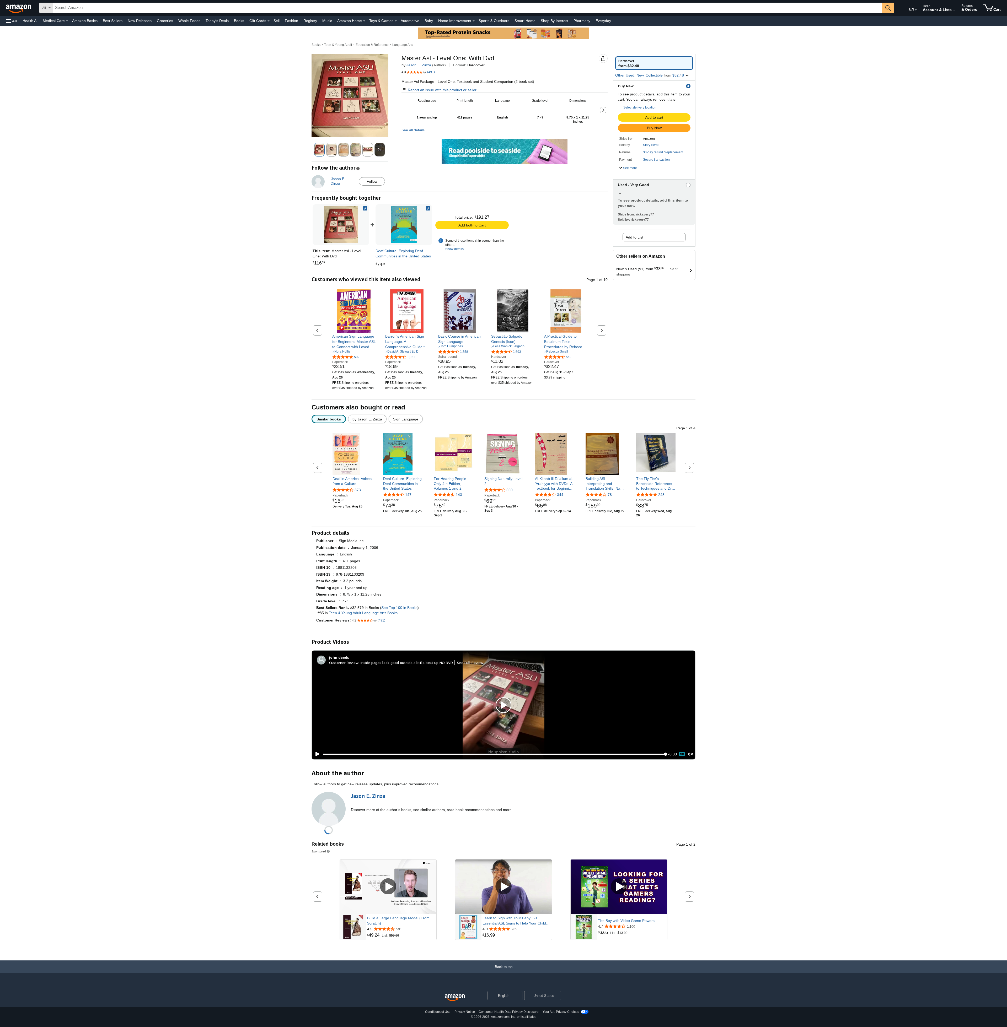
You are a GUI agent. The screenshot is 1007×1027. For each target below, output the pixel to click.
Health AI (30, 21)
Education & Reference (372, 45)
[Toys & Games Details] (396, 20)
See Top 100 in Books (399, 608)
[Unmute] (690, 754)
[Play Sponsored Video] (388, 886)
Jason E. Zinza (418, 65)
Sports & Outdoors (494, 21)
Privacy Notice (464, 1012)
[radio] (654, 63)
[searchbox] (467, 8)
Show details (454, 249)
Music (327, 21)
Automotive (410, 21)
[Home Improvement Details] (474, 20)
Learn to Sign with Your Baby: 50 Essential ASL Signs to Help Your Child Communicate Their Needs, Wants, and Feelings (515, 921)
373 (358, 490)
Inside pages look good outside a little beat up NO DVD (406, 662)
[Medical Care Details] (67, 20)
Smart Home (525, 21)
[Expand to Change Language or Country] (916, 9)
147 (408, 495)
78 (610, 495)
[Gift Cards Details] (268, 20)
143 (459, 495)
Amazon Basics (85, 21)
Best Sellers (112, 21)
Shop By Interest (554, 21)
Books (239, 21)
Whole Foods (189, 21)
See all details (413, 130)
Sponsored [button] (319, 851)
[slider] (494, 754)
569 (509, 490)
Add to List (634, 237)
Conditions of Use (438, 1012)
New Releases (140, 21)
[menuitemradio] (682, 754)
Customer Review (343, 662)
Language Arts (402, 45)
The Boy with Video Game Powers (626, 920)
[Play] (316, 754)
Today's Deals (217, 21)
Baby (429, 21)
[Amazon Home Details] (364, 20)
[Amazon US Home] (455, 997)
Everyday (603, 21)
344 (560, 495)
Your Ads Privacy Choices (561, 1012)
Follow (372, 181)
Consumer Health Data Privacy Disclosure (509, 1012)
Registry (310, 21)
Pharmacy (582, 21)
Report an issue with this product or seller (442, 90)
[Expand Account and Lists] (954, 10)
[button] (11, 21)
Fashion (291, 21)
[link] (403, 224)
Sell (277, 21)
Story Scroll (651, 145)
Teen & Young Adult (338, 45)
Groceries (165, 21)
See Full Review (470, 662)
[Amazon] (19, 7)
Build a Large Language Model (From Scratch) (398, 920)
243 (661, 495)
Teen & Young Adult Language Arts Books (363, 613)
